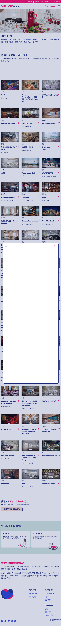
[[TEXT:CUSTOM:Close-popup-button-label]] (55, 245)
